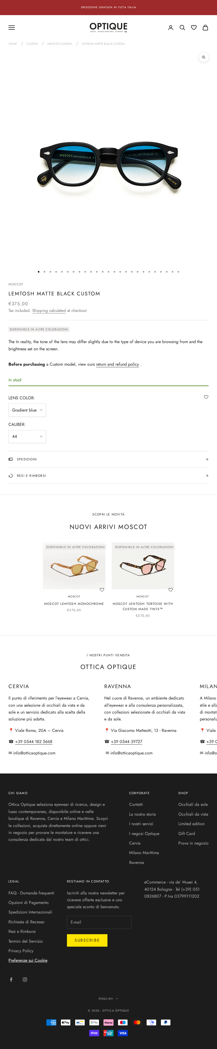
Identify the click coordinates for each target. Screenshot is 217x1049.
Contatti (136, 804)
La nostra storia (142, 814)
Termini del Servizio (25, 941)
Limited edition (191, 824)
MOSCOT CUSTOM (59, 44)
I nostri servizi (141, 824)
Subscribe (87, 940)
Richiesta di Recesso (26, 922)
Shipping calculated (49, 310)
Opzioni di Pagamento (28, 902)
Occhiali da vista (193, 814)
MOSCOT (15, 284)
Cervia (135, 843)
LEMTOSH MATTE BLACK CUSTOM (103, 44)
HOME (13, 44)
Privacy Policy (20, 951)
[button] (206, 397)
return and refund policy (117, 364)
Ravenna (136, 862)
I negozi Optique (144, 834)
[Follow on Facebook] (11, 979)
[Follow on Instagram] (25, 979)
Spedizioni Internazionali (30, 912)
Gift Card (186, 834)
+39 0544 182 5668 (33, 741)
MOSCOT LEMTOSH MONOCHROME (74, 603)
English (106, 998)
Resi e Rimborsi (22, 931)
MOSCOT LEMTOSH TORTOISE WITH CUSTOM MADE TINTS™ (143, 606)
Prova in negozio (193, 843)
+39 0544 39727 (126, 741)
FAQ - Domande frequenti (31, 893)
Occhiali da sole (193, 804)
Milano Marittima (144, 853)
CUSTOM (32, 44)
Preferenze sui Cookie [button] (27, 960)
